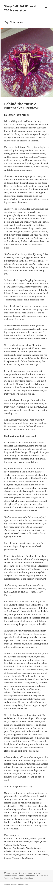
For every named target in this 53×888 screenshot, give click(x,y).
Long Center (14, 878)
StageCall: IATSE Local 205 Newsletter (20, 8)
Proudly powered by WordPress (16, 885)
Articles (38, 873)
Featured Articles (10, 875)
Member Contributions (26, 875)
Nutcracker (23, 878)
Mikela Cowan (26, 873)
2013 (41, 875)
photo (30, 878)
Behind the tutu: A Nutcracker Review (21, 105)
